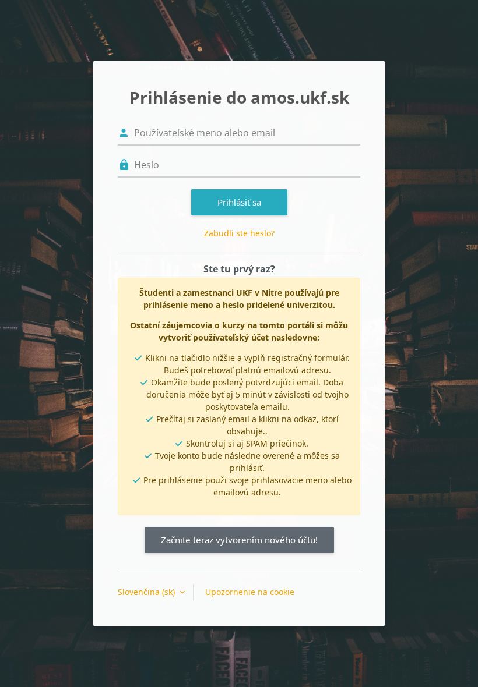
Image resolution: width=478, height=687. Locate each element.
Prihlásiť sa (239, 202)
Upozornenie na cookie (249, 591)
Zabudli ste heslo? (239, 233)
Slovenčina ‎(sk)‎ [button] (147, 591)
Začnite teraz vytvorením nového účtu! (239, 540)
